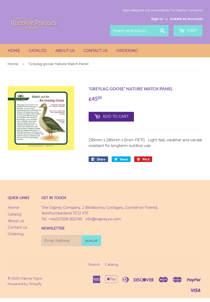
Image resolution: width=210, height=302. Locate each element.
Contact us (95, 50)
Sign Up (91, 241)
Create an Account (186, 19)
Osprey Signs (31, 278)
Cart (191, 30)
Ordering (127, 50)
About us (65, 50)
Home (14, 50)
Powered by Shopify (24, 284)
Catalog (38, 50)
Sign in (157, 19)
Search (94, 264)
